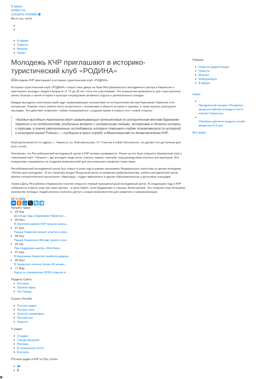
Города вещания (28, 340)
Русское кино (25, 309)
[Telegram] (41, 203)
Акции (21, 52)
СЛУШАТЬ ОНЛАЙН (24, 14)
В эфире (22, 40)
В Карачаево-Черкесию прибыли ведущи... (42, 256)
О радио (22, 336)
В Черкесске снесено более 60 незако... (40, 264)
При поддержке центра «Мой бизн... (38, 248)
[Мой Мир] (24, 203)
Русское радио (26, 305)
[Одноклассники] (19, 203)
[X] (30, 203)
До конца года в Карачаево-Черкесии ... (40, 216)
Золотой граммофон (30, 313)
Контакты (23, 283)
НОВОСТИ (18, 10)
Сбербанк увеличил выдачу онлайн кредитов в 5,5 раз (222, 123)
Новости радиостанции (214, 67)
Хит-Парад (24, 291)
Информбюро (208, 79)
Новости (22, 44)
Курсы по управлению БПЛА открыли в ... (41, 272)
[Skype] (36, 203)
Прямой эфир (26, 287)
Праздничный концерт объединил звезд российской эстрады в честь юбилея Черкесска (221, 109)
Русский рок (25, 317)
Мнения (22, 48)
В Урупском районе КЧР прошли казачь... (41, 224)
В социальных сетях (30, 348)
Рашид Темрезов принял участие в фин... (41, 232)
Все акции (199, 132)
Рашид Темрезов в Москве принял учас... (41, 240)
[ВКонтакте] (13, 203)
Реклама (22, 344)
